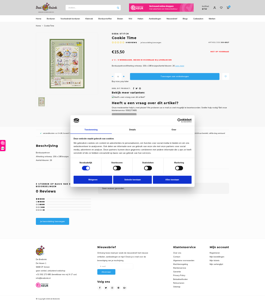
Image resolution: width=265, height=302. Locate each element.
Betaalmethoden (180, 279)
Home (38, 18)
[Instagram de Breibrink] (112, 287)
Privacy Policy (179, 275)
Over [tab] (174, 129)
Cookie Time (49, 26)
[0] (228, 7)
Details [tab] (132, 129)
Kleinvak (89, 18)
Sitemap (176, 286)
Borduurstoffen (105, 18)
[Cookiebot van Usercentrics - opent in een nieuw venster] (179, 120)
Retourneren (178, 283)
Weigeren (92, 179)
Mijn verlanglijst (216, 264)
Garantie (177, 271)
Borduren (51, 18)
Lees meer (179, 65)
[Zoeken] (118, 7)
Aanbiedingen (155, 18)
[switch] (117, 168)
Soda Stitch (120, 34)
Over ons (177, 253)
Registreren (215, 253)
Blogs (185, 18)
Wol (130, 18)
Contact (176, 256)
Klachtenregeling (180, 264)
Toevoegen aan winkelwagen (175, 76)
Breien (120, 18)
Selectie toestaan (132, 179)
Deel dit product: (121, 88)
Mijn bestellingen (217, 256)
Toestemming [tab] (91, 129)
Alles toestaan (172, 179)
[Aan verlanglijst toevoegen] (225, 76)
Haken (140, 18)
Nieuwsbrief (172, 18)
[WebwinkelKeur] (161, 7)
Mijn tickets (214, 260)
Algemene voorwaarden (183, 260)
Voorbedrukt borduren (70, 18)
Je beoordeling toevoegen (151, 42)
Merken (212, 18)
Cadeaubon (198, 18)
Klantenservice (179, 268)
